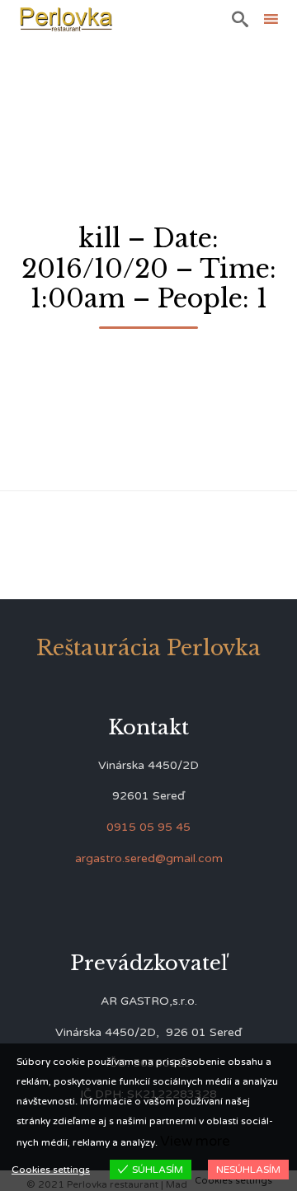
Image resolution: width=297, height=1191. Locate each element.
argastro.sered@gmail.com (149, 858)
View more (195, 1141)
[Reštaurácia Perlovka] (66, 18)
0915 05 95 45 (148, 827)
